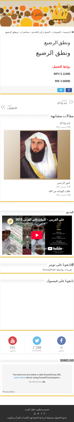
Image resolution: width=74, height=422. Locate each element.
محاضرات (24, 32)
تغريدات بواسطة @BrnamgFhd (57, 269)
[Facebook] (41, 414)
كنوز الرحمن (63, 182)
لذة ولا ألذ (65, 123)
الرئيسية (67, 32)
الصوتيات (56, 32)
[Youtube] (34, 414)
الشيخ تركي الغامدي (40, 32)
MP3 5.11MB (62, 74)
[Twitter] (38, 414)
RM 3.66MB (62, 81)
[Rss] (44, 414)
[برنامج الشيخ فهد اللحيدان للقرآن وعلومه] (37, 13)
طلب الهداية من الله (59, 191)
